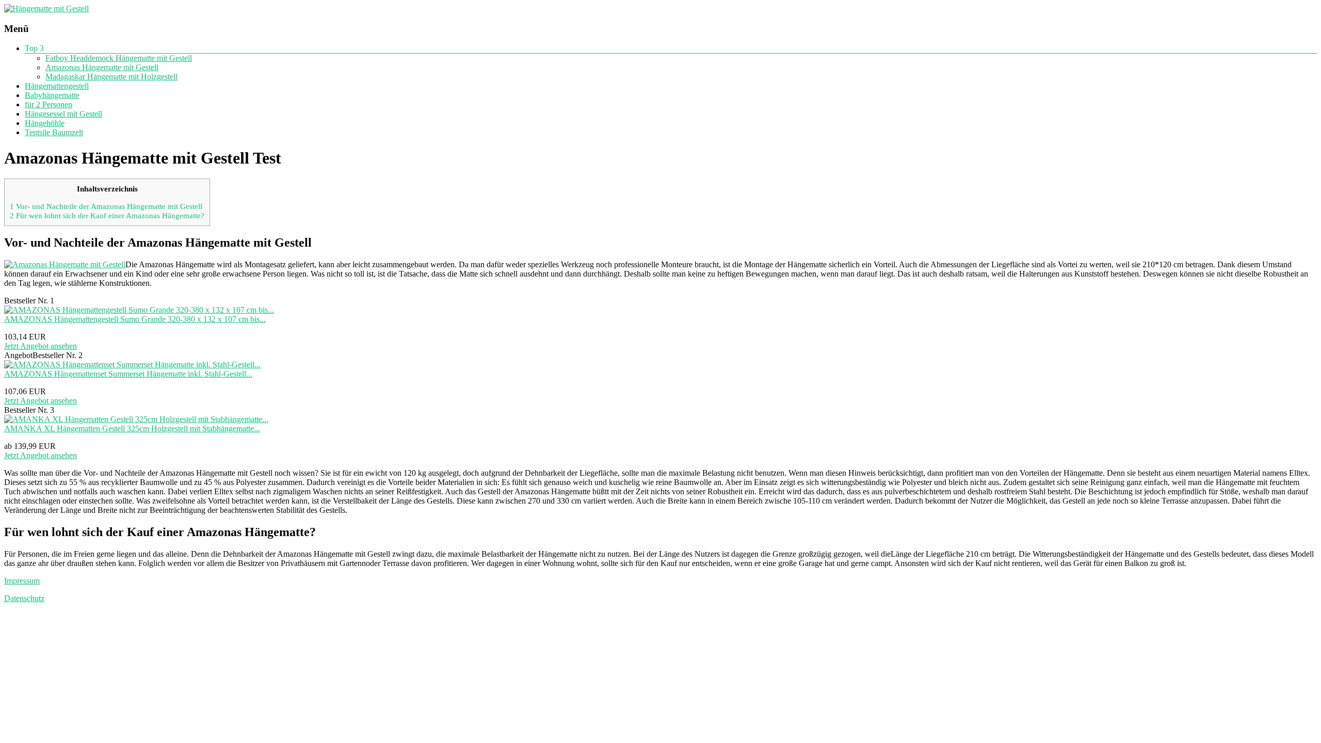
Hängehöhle (45, 123)
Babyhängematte (52, 95)
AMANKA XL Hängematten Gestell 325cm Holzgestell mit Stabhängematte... (132, 428)
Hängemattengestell (57, 86)
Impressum (22, 580)
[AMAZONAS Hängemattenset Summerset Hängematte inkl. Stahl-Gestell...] (132, 364)
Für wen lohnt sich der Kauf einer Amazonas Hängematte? (107, 215)
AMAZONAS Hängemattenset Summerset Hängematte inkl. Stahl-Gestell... (128, 373)
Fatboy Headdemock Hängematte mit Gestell (118, 58)
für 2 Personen (48, 104)
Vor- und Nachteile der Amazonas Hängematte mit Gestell (106, 206)
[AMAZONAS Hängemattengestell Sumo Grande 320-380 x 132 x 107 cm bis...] (139, 309)
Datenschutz (24, 598)
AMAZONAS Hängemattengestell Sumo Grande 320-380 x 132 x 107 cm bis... (135, 319)
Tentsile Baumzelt (54, 132)
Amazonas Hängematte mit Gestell (101, 67)
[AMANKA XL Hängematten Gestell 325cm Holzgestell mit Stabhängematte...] (136, 419)
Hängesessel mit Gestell (63, 113)
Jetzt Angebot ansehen (40, 346)
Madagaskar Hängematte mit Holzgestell (111, 76)
